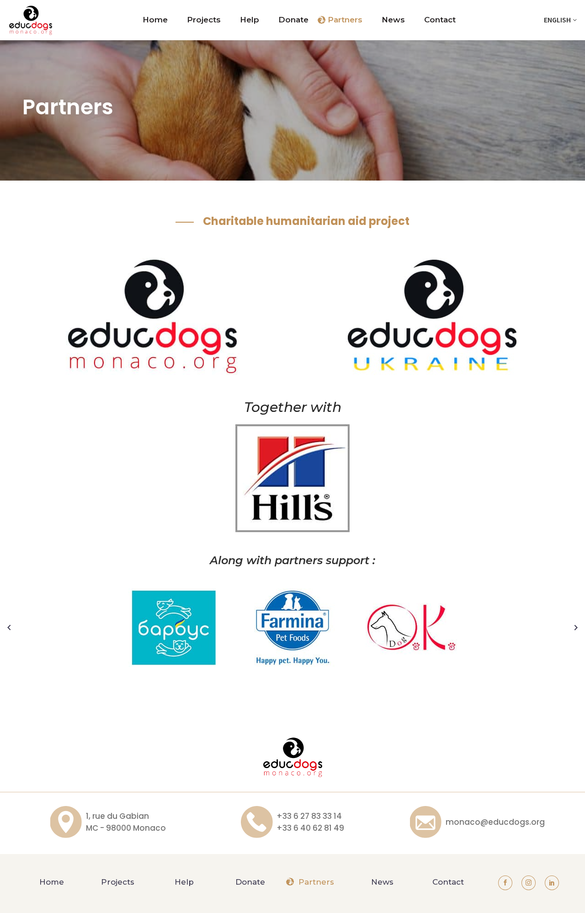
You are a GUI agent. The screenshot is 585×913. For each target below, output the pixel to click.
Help (249, 19)
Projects (204, 19)
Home (155, 19)
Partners (345, 19)
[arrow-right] (576, 627)
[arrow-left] (9, 627)
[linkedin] (552, 883)
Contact (440, 19)
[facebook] (505, 883)
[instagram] (528, 883)
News (393, 19)
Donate (293, 19)
